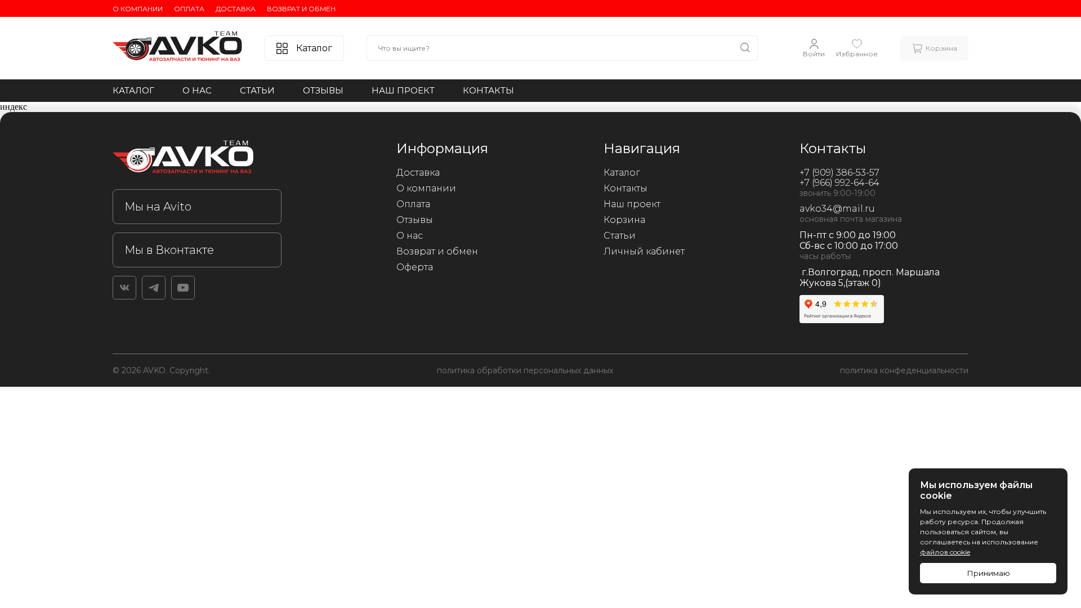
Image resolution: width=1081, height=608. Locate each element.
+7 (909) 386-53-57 (839, 172)
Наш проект (403, 90)
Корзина (624, 219)
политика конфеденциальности (904, 370)
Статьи (257, 90)
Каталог (133, 90)
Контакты (488, 90)
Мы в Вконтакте (169, 250)
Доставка (236, 9)
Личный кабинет (644, 251)
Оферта (414, 267)
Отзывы (323, 90)
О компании (138, 9)
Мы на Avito (157, 206)
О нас (197, 90)
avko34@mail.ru (837, 208)
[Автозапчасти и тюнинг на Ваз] (197, 159)
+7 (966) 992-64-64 (839, 182)
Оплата (189, 9)
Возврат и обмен (301, 9)
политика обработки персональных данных (525, 370)
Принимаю (988, 573)
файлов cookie (945, 552)
